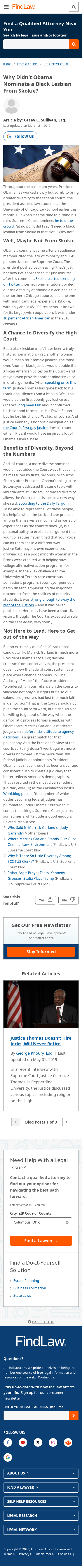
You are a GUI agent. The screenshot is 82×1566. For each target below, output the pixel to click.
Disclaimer (43, 1554)
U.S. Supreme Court (56, 64)
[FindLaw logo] (25, 7)
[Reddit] (68, 1442)
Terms (7, 1554)
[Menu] (6, 6)
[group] (41, 1053)
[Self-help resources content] (73, 1501)
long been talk (29, 405)
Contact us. (46, 1377)
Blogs (7, 64)
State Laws (22, 1295)
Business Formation (29, 1288)
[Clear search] (67, 1222)
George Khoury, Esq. (35, 1053)
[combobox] (41, 1222)
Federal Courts (27, 64)
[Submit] (74, 1415)
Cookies (63, 1554)
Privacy (24, 1554)
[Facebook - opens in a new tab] (7, 1442)
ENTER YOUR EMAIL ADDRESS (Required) (34, 1407)
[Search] (74, 7)
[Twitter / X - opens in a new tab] (38, 1442)
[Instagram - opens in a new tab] (53, 1442)
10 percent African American (26, 318)
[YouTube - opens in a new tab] (23, 1442)
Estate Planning (26, 1280)
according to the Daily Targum (44, 503)
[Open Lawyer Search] (41, 44)
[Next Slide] (66, 1122)
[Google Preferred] (7, 1457)
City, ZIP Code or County (31, 1213)
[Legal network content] (73, 1529)
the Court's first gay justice (25, 427)
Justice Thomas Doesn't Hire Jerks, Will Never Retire (41, 1041)
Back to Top (43, 1322)
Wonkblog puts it (17, 793)
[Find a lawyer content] (73, 1487)
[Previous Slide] (15, 1122)
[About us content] (73, 1473)
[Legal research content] (73, 1515)
